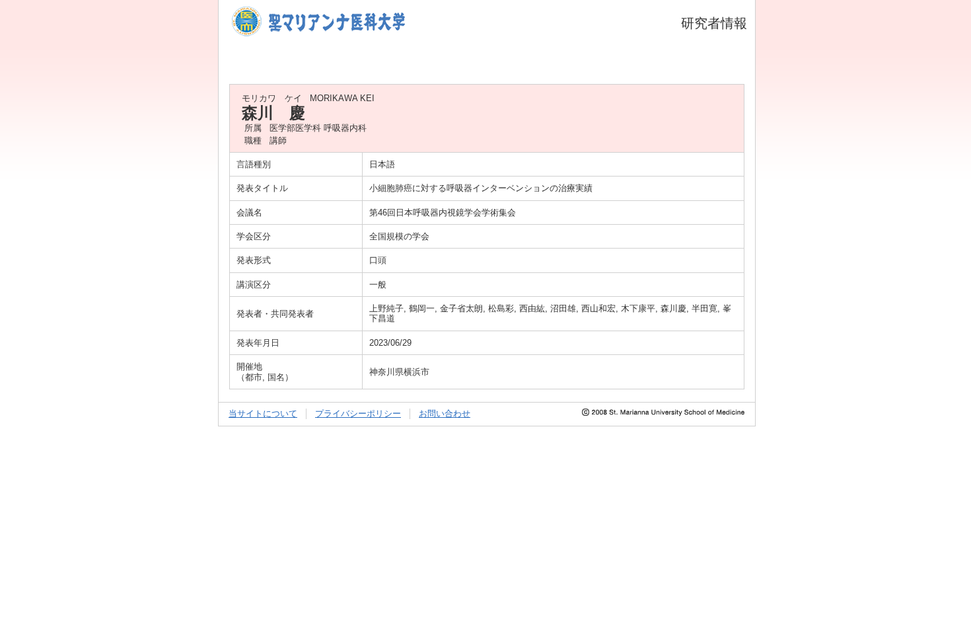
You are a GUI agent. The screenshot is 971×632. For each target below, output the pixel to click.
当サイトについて (263, 413)
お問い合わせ (444, 413)
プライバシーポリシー (358, 413)
